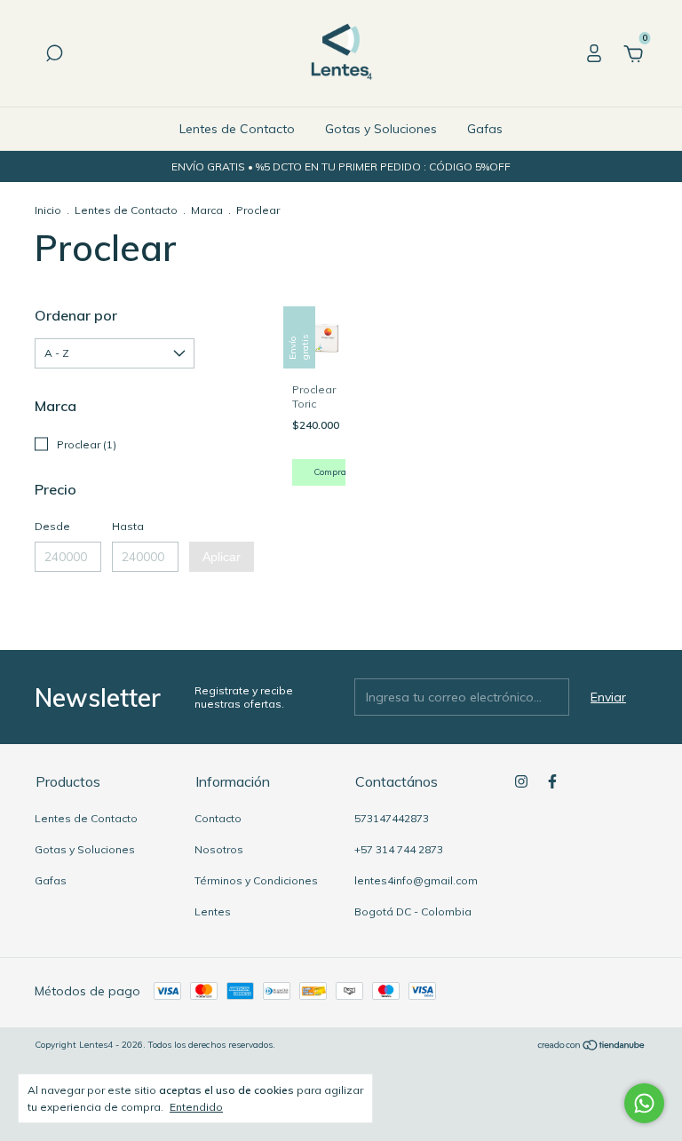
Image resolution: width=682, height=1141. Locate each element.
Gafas (485, 129)
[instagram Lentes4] (521, 781)
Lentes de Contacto (237, 129)
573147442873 (391, 818)
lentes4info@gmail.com (416, 880)
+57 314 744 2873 (398, 849)
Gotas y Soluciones (381, 129)
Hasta (128, 526)
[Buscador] (54, 56)
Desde (52, 526)
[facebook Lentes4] (552, 781)
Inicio (48, 210)
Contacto (218, 818)
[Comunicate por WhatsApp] (644, 1103)
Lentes (212, 911)
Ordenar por (76, 315)
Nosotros (218, 849)
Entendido (196, 1106)
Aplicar (221, 557)
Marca (207, 210)
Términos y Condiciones (256, 880)
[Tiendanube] (591, 1047)
